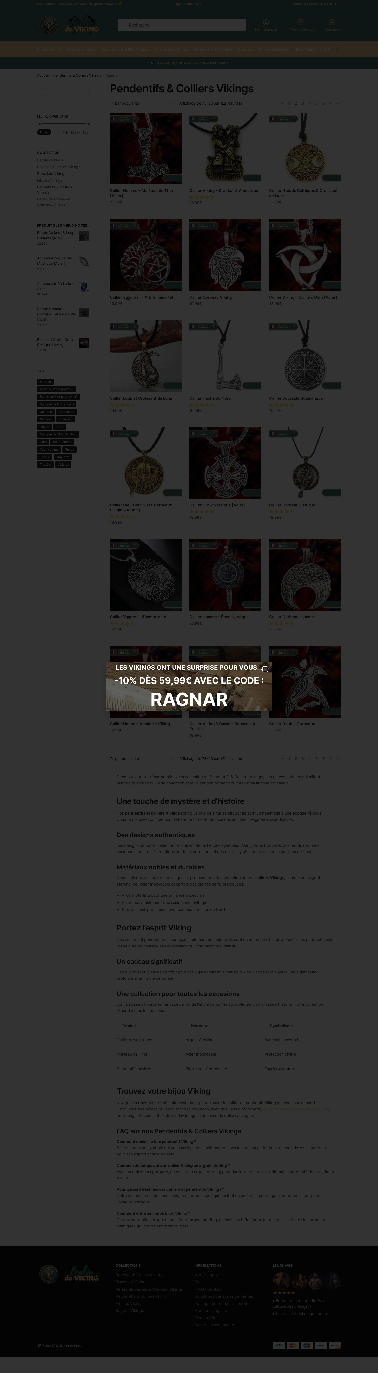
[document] (189, 686)
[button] (265, 669)
